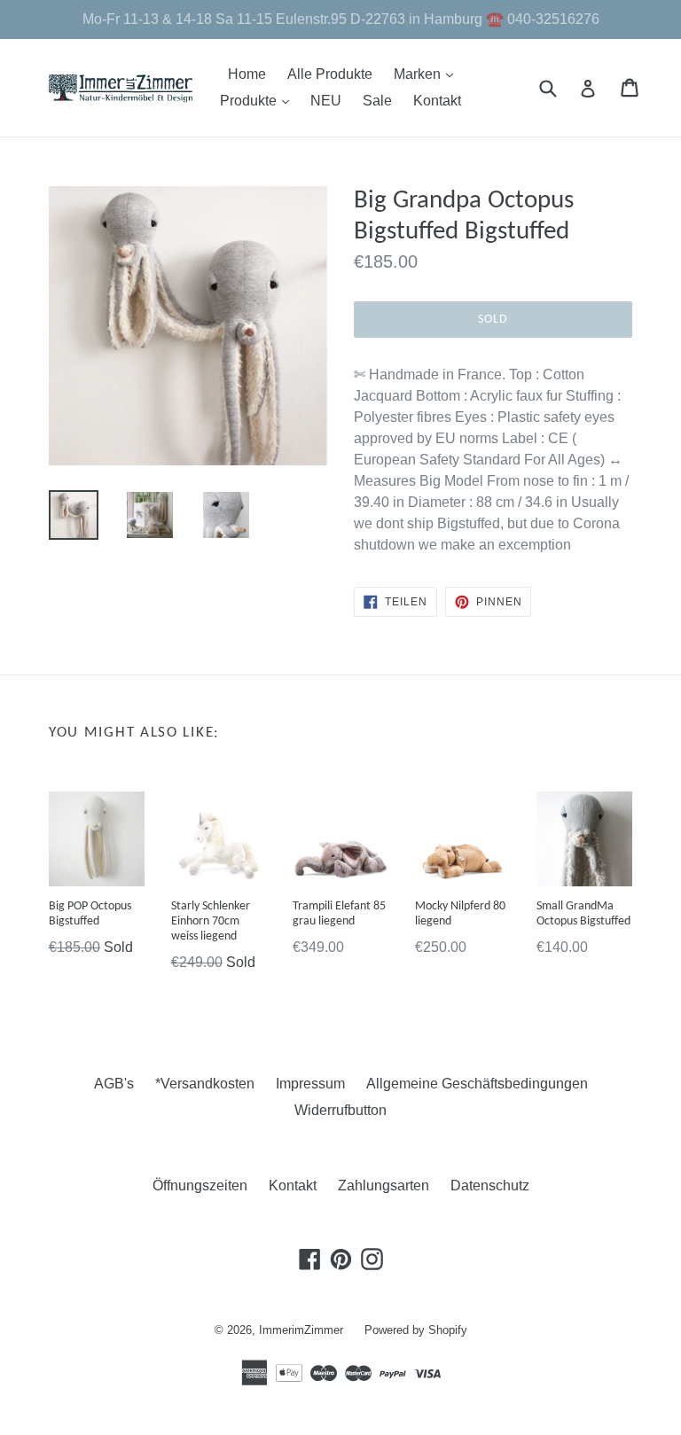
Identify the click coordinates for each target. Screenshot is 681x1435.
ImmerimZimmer (301, 1330)
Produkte (259, 100)
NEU (325, 100)
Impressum (310, 1083)
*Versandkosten (204, 1083)
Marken (428, 74)
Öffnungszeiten (200, 1185)
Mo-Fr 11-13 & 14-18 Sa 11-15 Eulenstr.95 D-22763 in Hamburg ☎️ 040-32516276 (340, 19)
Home (247, 74)
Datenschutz (489, 1185)
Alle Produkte (329, 74)
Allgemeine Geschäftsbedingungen (477, 1083)
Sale (377, 100)
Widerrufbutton (340, 1110)
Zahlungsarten (383, 1185)
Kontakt (437, 100)
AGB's (114, 1083)
